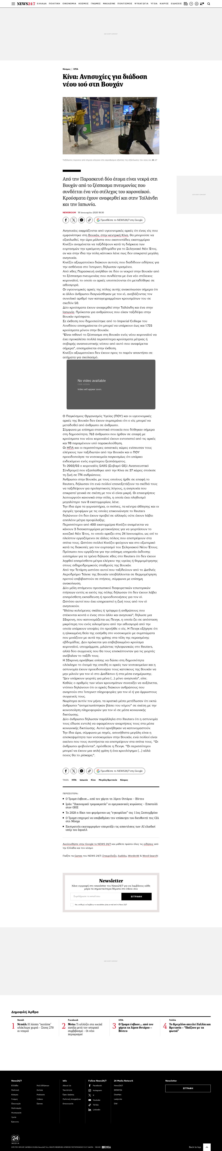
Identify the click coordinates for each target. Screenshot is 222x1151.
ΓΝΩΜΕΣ (96, 4)
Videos (40, 1099)
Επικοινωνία (68, 1104)
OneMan (117, 1095)
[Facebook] (66, 220)
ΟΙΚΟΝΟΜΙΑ (69, 4)
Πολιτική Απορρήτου (72, 1099)
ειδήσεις (148, 844)
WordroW (133, 856)
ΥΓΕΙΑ (154, 4)
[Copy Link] (89, 220)
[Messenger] (81, 220)
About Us (67, 1085)
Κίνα (93, 780)
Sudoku (122, 856)
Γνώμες (14, 1099)
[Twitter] (74, 220)
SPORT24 (118, 1090)
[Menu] (13, 4)
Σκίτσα (40, 1090)
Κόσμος (67, 69)
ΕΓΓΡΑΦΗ (188, 1088)
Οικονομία (16, 1104)
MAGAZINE (109, 4)
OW (115, 1104)
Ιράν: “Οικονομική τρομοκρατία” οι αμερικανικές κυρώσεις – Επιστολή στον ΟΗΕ (112, 805)
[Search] (209, 4)
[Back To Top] (207, 1147)
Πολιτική (15, 1090)
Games (78, 856)
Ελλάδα (14, 1085)
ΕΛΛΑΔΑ (42, 4)
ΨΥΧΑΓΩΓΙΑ (141, 4)
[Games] (202, 4)
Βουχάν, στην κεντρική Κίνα (108, 235)
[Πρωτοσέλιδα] (186, 4)
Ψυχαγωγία (16, 1113)
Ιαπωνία (68, 312)
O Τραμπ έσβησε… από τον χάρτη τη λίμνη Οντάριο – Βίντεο (105, 799)
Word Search (149, 856)
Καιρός (164, 4)
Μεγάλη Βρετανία (108, 780)
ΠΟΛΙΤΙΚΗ (54, 4)
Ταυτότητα (67, 1090)
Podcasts (41, 1095)
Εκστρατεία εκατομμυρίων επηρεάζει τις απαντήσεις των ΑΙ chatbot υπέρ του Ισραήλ (110, 828)
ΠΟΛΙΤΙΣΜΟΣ (124, 4)
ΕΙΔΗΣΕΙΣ (176, 4)
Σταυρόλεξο (109, 856)
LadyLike (118, 1099)
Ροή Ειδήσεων (43, 1085)
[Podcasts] (197, 4)
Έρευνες (15, 1122)
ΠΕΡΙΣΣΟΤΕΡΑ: (70, 794)
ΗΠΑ (75, 69)
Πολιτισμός (16, 1108)
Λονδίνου (70, 325)
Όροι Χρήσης (68, 1095)
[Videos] (191, 4)
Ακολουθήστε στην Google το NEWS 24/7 (87, 844)
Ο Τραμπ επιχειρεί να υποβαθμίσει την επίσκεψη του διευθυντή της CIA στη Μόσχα (112, 819)
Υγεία (13, 1117)
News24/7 (118, 1085)
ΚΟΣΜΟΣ (84, 4)
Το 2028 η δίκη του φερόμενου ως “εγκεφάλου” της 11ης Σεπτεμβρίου (112, 813)
